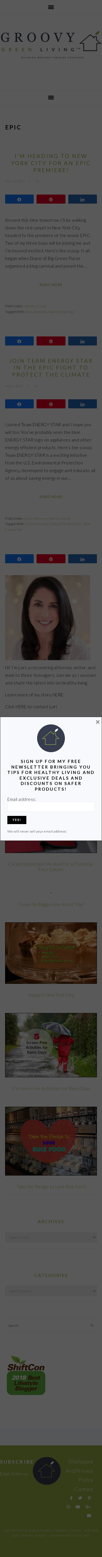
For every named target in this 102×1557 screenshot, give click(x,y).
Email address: (21, 799)
